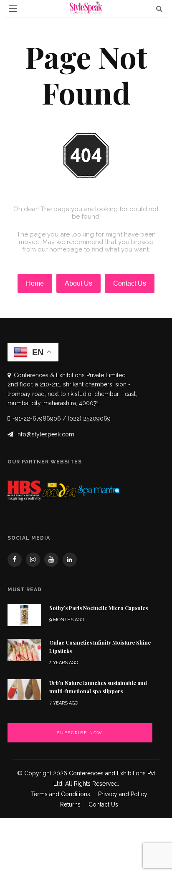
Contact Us (103, 804)
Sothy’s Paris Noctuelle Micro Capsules (98, 608)
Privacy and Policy (122, 794)
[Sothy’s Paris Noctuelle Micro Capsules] (24, 615)
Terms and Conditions (60, 794)
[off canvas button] (13, 9)
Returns (70, 804)
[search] (159, 8)
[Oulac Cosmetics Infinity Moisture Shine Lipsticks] (24, 649)
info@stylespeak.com (45, 434)
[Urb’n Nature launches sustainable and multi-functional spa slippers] (24, 689)
